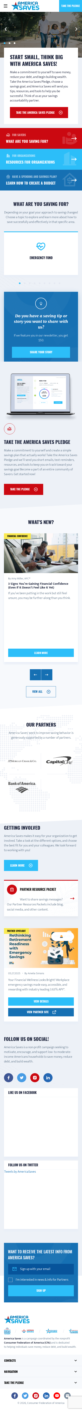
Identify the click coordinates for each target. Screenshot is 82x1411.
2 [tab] (9, 43)
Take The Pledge (20, 489)
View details (41, 1001)
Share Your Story (41, 352)
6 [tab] (44, 283)
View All (37, 691)
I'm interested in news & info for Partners (42, 1279)
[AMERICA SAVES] (25, 6)
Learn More (41, 653)
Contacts (10, 1360)
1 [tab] (4, 43)
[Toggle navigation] (5, 5)
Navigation (11, 1371)
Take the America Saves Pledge (35, 112)
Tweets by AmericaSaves (20, 1171)
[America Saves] (17, 1320)
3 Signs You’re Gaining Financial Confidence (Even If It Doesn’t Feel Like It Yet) (38, 585)
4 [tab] (34, 283)
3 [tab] (14, 43)
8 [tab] (54, 283)
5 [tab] (39, 283)
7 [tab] (49, 283)
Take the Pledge (70, 6)
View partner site (38, 1012)
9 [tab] (59, 283)
